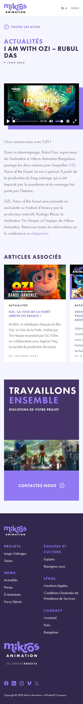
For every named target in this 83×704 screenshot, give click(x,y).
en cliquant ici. (38, 233)
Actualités (11, 580)
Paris (47, 625)
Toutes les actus (25, 27)
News (10, 572)
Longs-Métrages (15, 553)
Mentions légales (55, 585)
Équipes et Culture (55, 549)
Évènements (12, 594)
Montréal (50, 617)
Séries (8, 560)
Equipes (49, 559)
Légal (50, 578)
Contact (53, 610)
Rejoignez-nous (54, 566)
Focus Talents (13, 601)
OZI (71, 165)
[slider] (25, 121)
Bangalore (51, 632)
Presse (8, 587)
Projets (12, 546)
